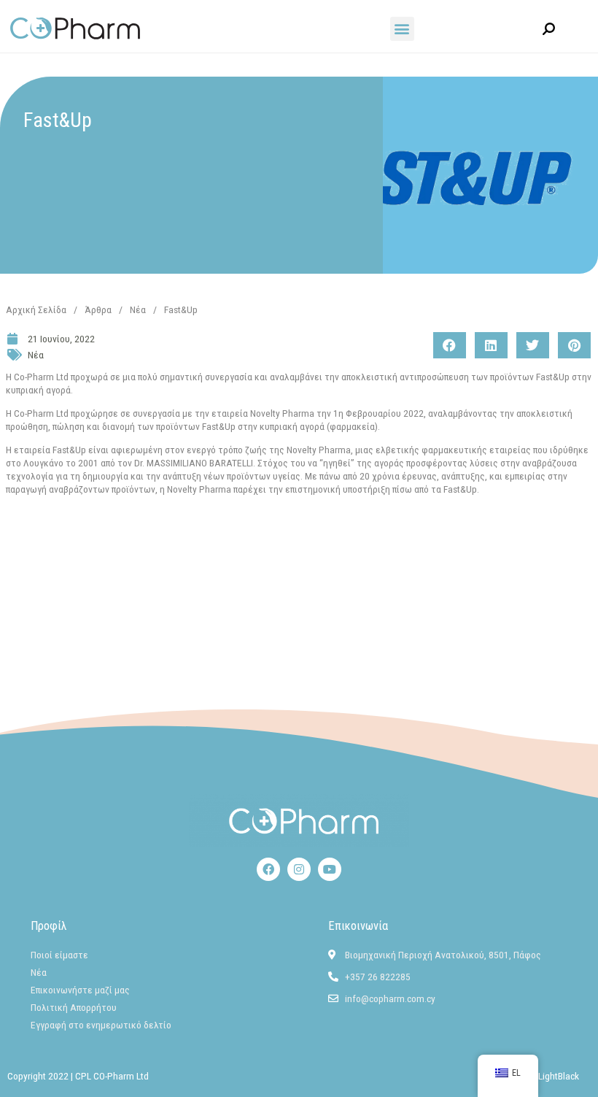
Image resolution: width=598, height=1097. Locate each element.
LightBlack (558, 1076)
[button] (402, 29)
